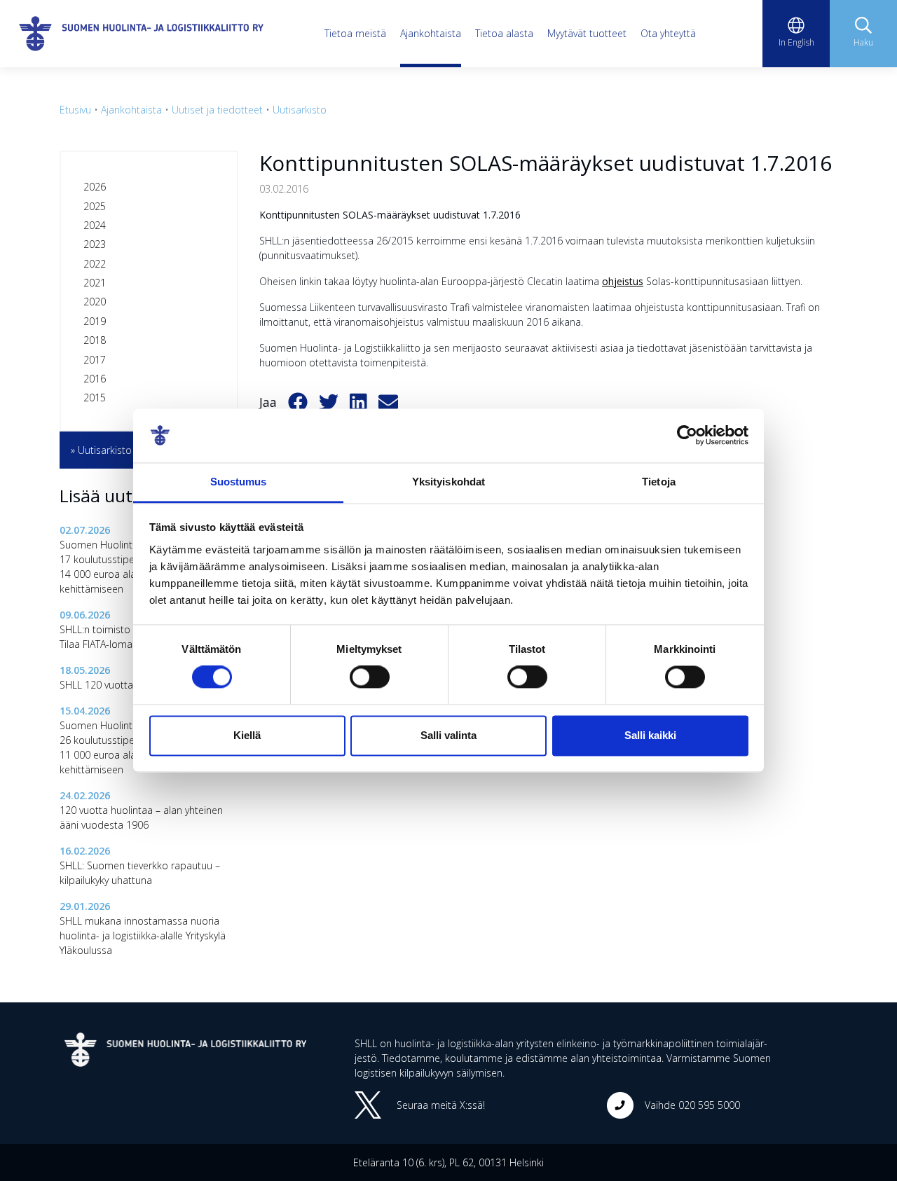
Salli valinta (448, 735)
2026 (94, 186)
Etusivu (75, 109)
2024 (94, 225)
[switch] (370, 677)
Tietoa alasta (504, 33)
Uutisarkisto (300, 109)
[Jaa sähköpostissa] (388, 402)
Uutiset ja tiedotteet (217, 109)
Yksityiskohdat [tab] (448, 482)
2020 (94, 301)
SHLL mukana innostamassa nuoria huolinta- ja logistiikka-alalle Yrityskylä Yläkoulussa (143, 935)
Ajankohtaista (430, 33)
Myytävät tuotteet (586, 33)
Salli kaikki (650, 735)
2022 (94, 263)
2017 (94, 359)
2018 (94, 340)
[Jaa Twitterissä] (328, 402)
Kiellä (247, 735)
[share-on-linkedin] (358, 402)
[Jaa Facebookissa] (298, 402)
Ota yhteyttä (668, 33)
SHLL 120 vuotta (96, 684)
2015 (94, 397)
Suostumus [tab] (238, 482)
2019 (94, 321)
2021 (94, 282)
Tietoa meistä (355, 33)
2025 (94, 206)
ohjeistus (622, 281)
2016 (94, 378)
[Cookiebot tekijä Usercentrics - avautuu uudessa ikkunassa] (687, 435)
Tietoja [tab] (659, 482)
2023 (94, 244)
